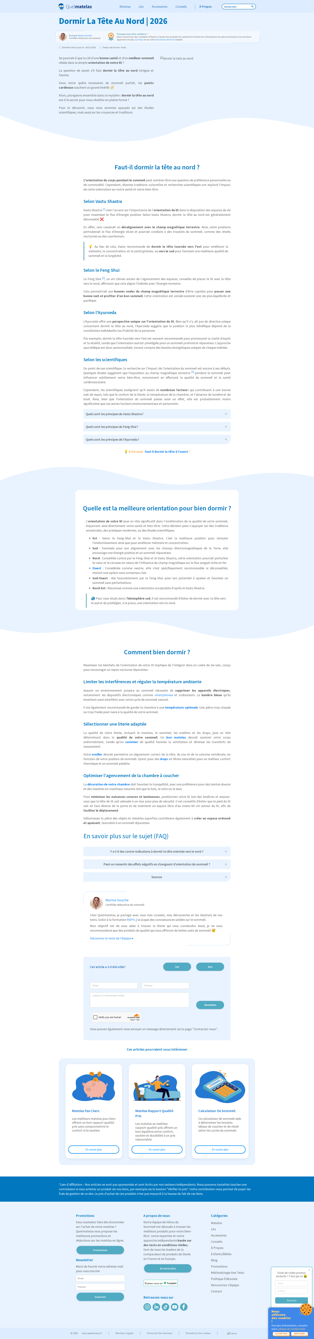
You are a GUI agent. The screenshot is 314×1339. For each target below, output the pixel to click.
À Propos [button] (205, 6)
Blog (214, 1260)
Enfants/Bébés (221, 1254)
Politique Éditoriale (224, 1279)
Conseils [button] (181, 6)
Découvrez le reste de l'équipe (110, 938)
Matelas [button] (125, 6)
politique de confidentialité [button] (291, 1328)
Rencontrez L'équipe (225, 1285)
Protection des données (159, 1333)
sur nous (139, 39)
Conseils (216, 1241)
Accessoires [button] (159, 6)
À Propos (217, 1248)
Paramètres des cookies (198, 1333)
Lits (213, 1229)
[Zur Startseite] (85, 6)
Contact (216, 1291)
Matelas (216, 1223)
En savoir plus (93, 1149)
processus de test (165, 39)
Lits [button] (141, 6)
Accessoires (219, 1235)
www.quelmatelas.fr (92, 1333)
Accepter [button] (281, 1333)
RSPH (131, 920)
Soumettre (210, 1005)
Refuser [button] (299, 1333)
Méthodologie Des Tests (227, 1272)
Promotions (100, 1250)
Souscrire (292, 1300)
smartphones (164, 695)
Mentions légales (124, 1333)
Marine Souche (85, 35)
